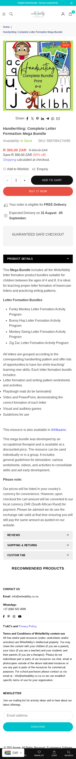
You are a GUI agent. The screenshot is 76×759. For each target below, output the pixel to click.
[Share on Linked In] (42, 118)
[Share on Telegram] (47, 118)
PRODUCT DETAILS (20, 258)
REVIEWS (13, 535)
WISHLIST (39, 755)
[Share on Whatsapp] (52, 118)
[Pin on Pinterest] (37, 118)
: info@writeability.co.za (24, 596)
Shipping (9, 159)
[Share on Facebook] (27, 118)
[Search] (11, 14)
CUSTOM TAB (16, 555)
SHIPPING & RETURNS (22, 545)
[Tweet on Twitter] (32, 118)
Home (6, 27)
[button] (70, 14)
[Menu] (3, 14)
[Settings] (63, 14)
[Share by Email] (58, 118)
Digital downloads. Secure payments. (38, 2)
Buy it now (38, 191)
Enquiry (42, 169)
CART (54, 755)
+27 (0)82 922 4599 (14, 609)
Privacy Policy (28, 626)
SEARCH (68, 755)
